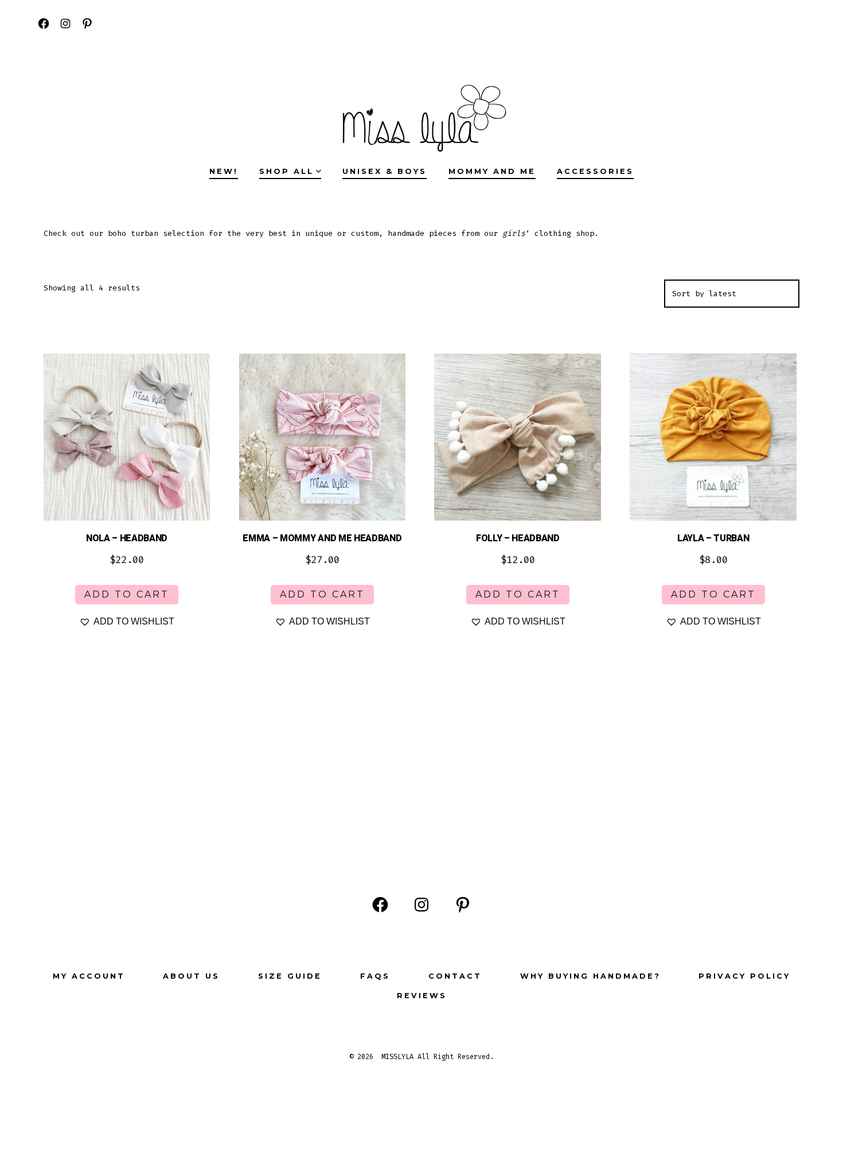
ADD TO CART (126, 594)
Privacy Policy (744, 976)
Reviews (422, 995)
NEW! (223, 171)
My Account (89, 976)
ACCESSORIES (595, 171)
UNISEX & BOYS (384, 171)
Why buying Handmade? (590, 976)
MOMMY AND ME (492, 171)
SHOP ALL (286, 171)
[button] (126, 622)
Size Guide (290, 976)
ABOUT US (191, 976)
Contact (455, 976)
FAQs (375, 976)
